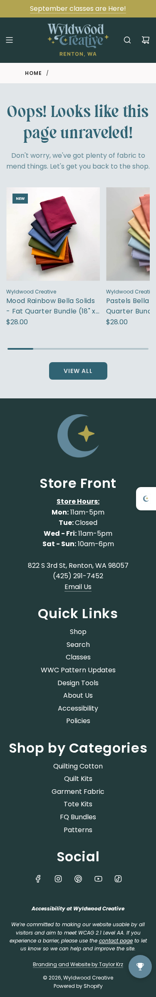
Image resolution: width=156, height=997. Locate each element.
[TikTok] (118, 879)
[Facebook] (38, 879)
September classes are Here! (78, 8)
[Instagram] (58, 879)
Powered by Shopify (78, 986)
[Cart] (145, 40)
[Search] (127, 40)
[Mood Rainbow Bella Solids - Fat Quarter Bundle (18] (53, 234)
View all (78, 371)
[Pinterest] (78, 879)
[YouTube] (98, 879)
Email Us (78, 587)
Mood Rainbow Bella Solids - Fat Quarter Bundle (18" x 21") (51, 306)
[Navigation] (9, 40)
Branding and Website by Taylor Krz (78, 964)
